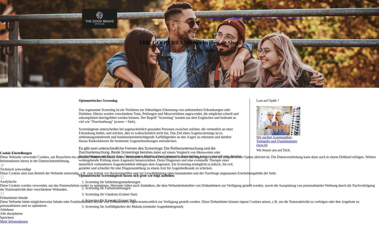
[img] (99, 19)
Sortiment (272, 18)
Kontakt (292, 18)
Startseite (213, 18)
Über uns (251, 18)
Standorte (233, 18)
